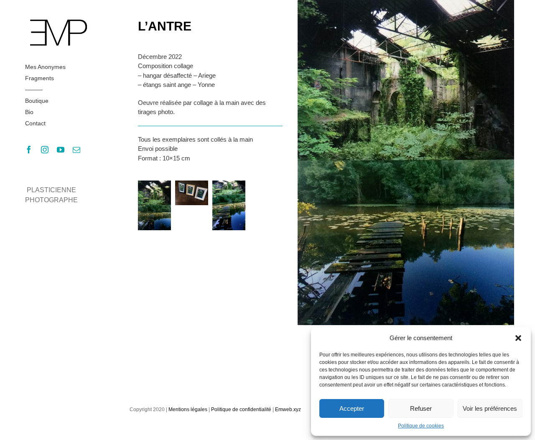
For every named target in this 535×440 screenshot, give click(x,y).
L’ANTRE (164, 26)
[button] (518, 338)
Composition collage (165, 65)
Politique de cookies (421, 426)
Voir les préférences (490, 408)
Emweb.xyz (288, 409)
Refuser (421, 408)
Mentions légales (187, 409)
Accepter (351, 408)
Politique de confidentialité (241, 409)
